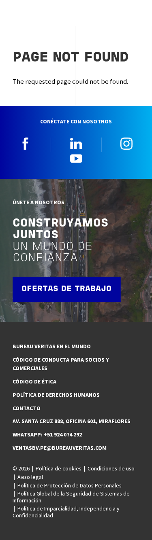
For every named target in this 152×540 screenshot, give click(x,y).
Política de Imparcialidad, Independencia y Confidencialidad (66, 512)
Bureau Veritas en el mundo (52, 346)
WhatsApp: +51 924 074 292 (47, 434)
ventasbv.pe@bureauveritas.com (60, 447)
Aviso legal (30, 477)
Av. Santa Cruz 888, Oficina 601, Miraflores (72, 421)
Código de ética (34, 381)
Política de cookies (58, 468)
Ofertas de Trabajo (66, 289)
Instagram (126, 144)
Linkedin (76, 144)
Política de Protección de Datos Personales (69, 485)
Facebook (25, 144)
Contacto (27, 408)
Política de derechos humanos (56, 394)
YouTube (76, 158)
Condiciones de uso (111, 468)
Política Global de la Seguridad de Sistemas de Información (71, 497)
